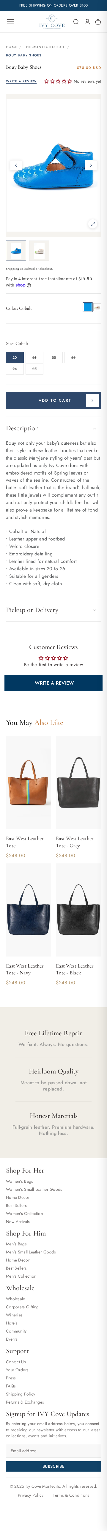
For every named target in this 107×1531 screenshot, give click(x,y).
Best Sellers (16, 1205)
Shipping (12, 269)
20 (14, 357)
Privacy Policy (31, 1495)
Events (12, 1339)
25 (37, 370)
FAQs (11, 1386)
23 (76, 359)
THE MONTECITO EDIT (44, 46)
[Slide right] (91, 165)
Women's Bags (19, 1181)
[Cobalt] (88, 307)
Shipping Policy (20, 1394)
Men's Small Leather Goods (31, 1252)
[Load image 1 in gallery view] (16, 251)
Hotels (12, 1323)
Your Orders (17, 1370)
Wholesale (15, 1299)
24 (18, 370)
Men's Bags (16, 1244)
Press (11, 1378)
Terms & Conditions (71, 1495)
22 (57, 359)
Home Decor (18, 1197)
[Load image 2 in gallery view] (39, 251)
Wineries (14, 1315)
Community (16, 1331)
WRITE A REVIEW (21, 81)
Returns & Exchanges (25, 1402)
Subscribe (53, 1466)
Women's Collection (24, 1213)
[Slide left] (16, 165)
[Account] (87, 22)
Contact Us (16, 1362)
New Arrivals (18, 1222)
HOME (11, 46)
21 (37, 359)
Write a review (54, 683)
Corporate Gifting (22, 1307)
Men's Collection (21, 1276)
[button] (76, 21)
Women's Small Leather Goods (34, 1189)
